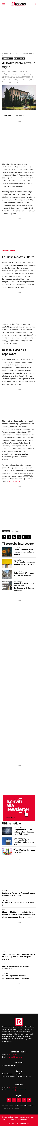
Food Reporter (19, 58)
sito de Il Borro (14, 482)
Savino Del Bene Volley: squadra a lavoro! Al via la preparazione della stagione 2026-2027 (18, 956)
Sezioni (9, 53)
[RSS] (19, 1100)
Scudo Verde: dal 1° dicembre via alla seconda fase (24, 842)
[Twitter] (9, 537)
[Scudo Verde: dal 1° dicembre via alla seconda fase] (7, 841)
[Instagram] (14, 1100)
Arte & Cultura (17, 53)
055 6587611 (13, 1055)
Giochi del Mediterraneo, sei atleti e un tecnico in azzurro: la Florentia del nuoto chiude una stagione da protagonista (18, 914)
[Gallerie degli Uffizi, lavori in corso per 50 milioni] (7, 574)
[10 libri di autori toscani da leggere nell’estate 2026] (7, 563)
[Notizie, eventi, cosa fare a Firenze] (18, 4)
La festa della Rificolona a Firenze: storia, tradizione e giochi (24, 551)
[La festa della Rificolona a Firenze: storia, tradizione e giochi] (7, 551)
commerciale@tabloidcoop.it (16, 1090)
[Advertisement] (19, 31)
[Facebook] (4, 537)
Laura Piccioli (7, 115)
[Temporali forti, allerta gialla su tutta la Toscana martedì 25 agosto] (7, 831)
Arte (13, 531)
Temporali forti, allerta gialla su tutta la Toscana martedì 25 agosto (24, 832)
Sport (3, 909)
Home (4, 53)
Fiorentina (5, 890)
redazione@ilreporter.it (14, 1057)
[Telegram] (24, 537)
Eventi (15, 848)
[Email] (28, 537)
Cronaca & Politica (19, 828)
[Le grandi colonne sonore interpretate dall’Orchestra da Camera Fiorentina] (7, 585)
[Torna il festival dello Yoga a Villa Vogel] (7, 851)
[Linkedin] (14, 537)
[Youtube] (29, 1100)
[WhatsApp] (19, 537)
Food (17, 531)
